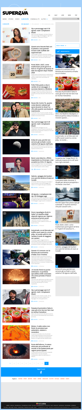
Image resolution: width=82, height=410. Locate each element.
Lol (49, 15)
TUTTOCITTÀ (47, 405)
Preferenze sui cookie (28, 407)
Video (17, 19)
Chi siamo (6, 407)
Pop (76, 15)
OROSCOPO (45, 378)
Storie (10, 19)
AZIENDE (62, 378)
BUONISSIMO (68, 405)
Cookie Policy (21, 407)
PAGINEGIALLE (18, 405)
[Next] (47, 363)
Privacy (15, 407)
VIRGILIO (12, 405)
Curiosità (25, 19)
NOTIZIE (20, 378)
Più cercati (35, 24)
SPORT (25, 378)
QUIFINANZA (61, 405)
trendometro (65, 51)
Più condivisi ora (48, 24)
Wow (69, 15)
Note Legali (11, 407)
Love (62, 15)
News (5, 19)
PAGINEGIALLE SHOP (26, 405)
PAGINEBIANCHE (40, 405)
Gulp (56, 15)
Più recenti (25, 24)
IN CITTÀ (51, 378)
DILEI (52, 405)
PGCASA (34, 405)
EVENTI (67, 378)
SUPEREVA (73, 405)
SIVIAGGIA (55, 405)
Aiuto (35, 407)
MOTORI (30, 378)
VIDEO (34, 378)
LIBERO (8, 405)
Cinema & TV (34, 19)
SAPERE (39, 378)
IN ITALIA (57, 378)
